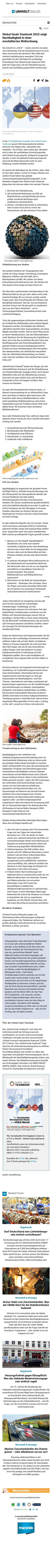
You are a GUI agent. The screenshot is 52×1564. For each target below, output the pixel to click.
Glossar (19, 3)
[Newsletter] (26, 1490)
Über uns (9, 3)
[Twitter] (39, 81)
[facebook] (34, 81)
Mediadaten (30, 3)
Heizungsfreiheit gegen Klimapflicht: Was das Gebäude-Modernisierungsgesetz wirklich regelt (26, 1378)
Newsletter (41, 3)
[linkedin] (47, 81)
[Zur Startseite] (26, 12)
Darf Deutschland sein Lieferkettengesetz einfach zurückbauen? (26, 1233)
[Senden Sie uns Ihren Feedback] (4, 81)
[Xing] (43, 81)
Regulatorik (26, 1227)
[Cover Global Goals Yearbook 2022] (25, 1103)
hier (23, 1158)
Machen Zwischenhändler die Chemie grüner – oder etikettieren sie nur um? (26, 1450)
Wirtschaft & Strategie (26, 1298)
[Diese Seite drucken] (8, 81)
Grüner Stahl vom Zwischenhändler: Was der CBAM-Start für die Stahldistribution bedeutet (26, 1305)
